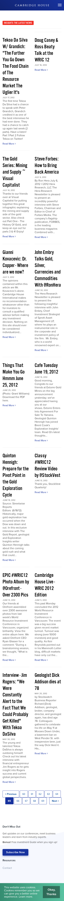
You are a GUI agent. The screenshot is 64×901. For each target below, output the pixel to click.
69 (42, 800)
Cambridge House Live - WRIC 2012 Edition (45, 585)
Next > (55, 800)
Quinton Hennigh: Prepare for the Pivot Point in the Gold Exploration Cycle (16, 475)
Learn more (25, 896)
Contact (7, 868)
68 (34, 800)
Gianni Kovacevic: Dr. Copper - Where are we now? (15, 262)
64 (56, 794)
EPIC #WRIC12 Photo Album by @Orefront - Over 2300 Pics (16, 585)
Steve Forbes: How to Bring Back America (47, 165)
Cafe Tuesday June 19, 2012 (46, 368)
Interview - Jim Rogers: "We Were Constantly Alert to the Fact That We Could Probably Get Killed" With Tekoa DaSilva (15, 705)
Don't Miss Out (30, 834)
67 (26, 800)
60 (23, 794)
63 (48, 794)
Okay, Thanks (51, 892)
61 (32, 794)
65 (9, 800)
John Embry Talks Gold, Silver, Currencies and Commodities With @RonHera (48, 269)
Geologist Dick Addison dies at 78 (48, 682)
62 (40, 794)
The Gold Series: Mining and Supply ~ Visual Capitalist (15, 172)
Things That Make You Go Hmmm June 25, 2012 (14, 375)
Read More (9, 143)
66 (18, 800)
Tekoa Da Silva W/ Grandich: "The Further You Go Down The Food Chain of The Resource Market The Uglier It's (16, 66)
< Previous (11, 794)
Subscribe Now (15, 852)
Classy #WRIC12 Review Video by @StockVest (47, 465)
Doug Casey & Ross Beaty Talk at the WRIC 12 (46, 50)
